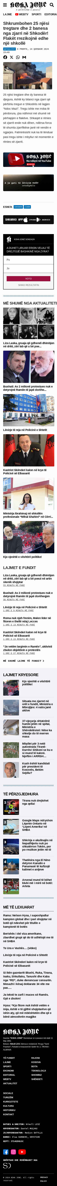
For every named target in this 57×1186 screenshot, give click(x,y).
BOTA (34, 1066)
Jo (8, 268)
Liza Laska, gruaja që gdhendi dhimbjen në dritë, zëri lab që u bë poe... (28, 345)
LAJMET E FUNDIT (19, 568)
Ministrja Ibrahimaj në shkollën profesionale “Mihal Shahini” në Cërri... (28, 515)
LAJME (7, 14)
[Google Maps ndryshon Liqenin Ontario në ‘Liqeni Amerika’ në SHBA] (11, 826)
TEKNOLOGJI (38, 1070)
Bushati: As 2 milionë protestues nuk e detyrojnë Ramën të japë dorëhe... (28, 388)
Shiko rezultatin (28, 285)
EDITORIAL (9, 1075)
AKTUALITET (10, 1083)
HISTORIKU (9, 1110)
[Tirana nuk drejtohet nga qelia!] (11, 807)
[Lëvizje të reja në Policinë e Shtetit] (28, 410)
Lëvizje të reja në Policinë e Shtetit (25, 430)
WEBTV (23, 14)
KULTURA (8, 1106)
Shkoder (18, 207)
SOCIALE (8, 1093)
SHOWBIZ (36, 1075)
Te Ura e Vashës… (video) (19, 948)
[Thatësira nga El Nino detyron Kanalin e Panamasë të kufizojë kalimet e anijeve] (11, 866)
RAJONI (35, 1058)
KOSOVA (36, 1062)
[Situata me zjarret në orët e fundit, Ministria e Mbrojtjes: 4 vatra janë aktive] (11, 707)
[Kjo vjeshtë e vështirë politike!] (28, 537)
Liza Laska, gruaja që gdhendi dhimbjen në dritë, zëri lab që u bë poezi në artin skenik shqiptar (28, 579)
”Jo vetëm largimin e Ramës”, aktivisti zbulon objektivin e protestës (27, 648)
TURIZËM (8, 1097)
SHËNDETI (36, 1079)
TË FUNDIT (9, 1058)
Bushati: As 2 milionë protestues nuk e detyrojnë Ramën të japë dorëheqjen (28, 594)
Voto (28, 278)
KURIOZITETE (10, 1101)
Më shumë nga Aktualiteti (30, 303)
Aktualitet (9, 49)
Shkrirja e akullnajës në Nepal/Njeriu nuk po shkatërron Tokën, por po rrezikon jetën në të (37, 845)
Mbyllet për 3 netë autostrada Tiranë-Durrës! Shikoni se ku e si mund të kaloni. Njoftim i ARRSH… (37, 750)
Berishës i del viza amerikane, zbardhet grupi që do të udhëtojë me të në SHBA (28, 937)
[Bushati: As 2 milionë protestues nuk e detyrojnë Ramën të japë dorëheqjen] (28, 366)
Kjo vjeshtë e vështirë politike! (22, 556)
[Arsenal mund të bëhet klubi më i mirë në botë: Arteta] (11, 886)
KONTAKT (8, 1114)
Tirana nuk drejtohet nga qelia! (35, 802)
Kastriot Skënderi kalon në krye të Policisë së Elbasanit (25, 471)
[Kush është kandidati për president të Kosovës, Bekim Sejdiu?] (11, 769)
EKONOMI (8, 1070)
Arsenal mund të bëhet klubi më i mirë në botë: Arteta (37, 883)
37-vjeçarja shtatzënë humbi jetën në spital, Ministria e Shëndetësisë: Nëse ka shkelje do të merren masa (37, 728)
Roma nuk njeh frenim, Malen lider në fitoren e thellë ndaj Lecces (27, 620)
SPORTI (36, 14)
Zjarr (27, 207)
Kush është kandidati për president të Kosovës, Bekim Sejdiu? (36, 768)
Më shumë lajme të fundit (23, 660)
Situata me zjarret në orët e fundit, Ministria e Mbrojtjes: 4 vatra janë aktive (37, 706)
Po (8, 259)
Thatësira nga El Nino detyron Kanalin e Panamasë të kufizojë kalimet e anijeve (36, 864)
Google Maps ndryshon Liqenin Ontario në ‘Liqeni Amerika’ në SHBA (37, 825)
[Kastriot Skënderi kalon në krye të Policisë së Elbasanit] (28, 450)
